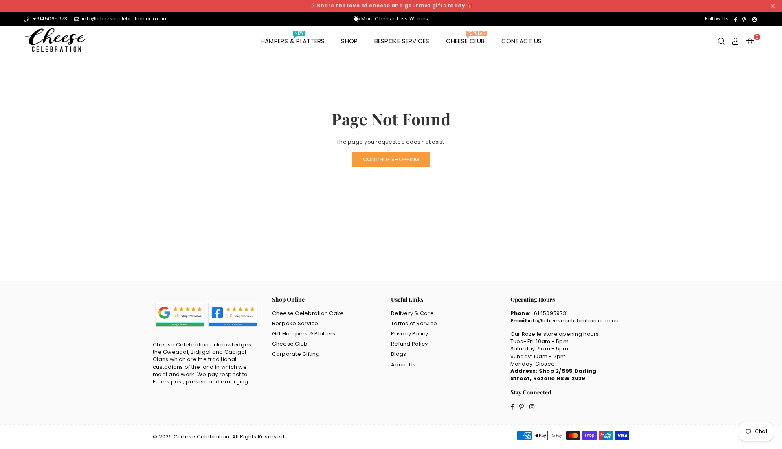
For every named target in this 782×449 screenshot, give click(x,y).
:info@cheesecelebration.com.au (573, 320)
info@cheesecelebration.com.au (124, 18)
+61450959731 (50, 18)
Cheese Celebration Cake (308, 313)
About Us (403, 364)
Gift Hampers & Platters (304, 333)
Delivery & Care (412, 313)
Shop (349, 41)
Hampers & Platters (293, 39)
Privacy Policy (409, 333)
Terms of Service (414, 323)
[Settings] (735, 41)
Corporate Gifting (296, 354)
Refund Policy (409, 344)
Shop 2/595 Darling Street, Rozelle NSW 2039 (553, 374)
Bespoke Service (295, 323)
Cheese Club (465, 39)
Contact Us (521, 41)
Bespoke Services (402, 41)
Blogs (398, 354)
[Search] (721, 41)
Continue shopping (391, 159)
